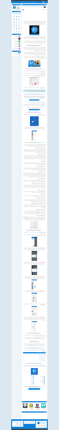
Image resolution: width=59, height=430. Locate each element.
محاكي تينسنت (21, 422)
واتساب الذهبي (15, 425)
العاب (24, 2)
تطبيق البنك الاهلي (20, 424)
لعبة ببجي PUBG (17, 424)
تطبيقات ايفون (27, 2)
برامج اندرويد (31, 2)
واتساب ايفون (17, 421)
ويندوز (19, 17)
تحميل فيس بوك (21, 421)
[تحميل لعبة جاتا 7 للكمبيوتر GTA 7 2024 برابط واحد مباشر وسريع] (19, 46)
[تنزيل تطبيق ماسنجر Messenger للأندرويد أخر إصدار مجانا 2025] (19, 49)
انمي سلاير (17, 423)
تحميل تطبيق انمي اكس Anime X (42, 357)
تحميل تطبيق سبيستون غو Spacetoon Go (41, 354)
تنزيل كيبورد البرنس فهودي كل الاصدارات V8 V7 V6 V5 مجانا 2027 (25, 409)
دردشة (13, 23)
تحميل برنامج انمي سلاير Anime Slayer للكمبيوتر (34, 109)
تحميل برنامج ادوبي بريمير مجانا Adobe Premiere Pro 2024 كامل (15, 38)
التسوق (19, 29)
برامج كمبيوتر (34, 2)
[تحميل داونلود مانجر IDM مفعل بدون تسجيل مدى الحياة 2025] (19, 44)
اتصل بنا (41, 0)
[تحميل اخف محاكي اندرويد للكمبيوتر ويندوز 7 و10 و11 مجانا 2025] (19, 36)
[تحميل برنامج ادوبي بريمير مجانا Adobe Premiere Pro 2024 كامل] (19, 39)
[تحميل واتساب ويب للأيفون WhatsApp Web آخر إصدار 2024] (19, 41)
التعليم (13, 20)
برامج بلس (43, 429)
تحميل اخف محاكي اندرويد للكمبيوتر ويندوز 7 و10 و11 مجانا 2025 (15, 36)
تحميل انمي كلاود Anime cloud (42, 360)
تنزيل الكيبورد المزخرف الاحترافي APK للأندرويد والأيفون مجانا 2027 (38, 409)
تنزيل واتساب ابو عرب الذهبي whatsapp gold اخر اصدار (16, 54)
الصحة (13, 29)
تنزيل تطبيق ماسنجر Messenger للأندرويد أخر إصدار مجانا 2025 (16, 48)
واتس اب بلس (21, 425)
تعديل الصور (14, 26)
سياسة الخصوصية (44, 0)
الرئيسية (36, 2)
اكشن (19, 23)
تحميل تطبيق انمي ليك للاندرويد (42, 356)
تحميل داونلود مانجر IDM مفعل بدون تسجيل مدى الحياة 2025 (15, 43)
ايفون (13, 14)
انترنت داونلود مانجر (17, 422)
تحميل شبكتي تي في (20, 423)
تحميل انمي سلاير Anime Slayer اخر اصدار (33, 388)
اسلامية (16, 23)
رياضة (19, 26)
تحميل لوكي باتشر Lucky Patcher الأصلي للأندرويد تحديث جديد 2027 (32, 409)
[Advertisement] (34, 16)
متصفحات (16, 26)
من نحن (46, 0)
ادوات (19, 20)
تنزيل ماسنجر (14, 421)
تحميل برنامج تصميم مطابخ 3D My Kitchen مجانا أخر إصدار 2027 (43, 409)
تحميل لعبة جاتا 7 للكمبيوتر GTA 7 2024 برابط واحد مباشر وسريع (15, 46)
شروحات (22, 2)
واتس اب (18, 425)
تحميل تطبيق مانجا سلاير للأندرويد (42, 355)
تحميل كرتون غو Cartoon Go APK (42, 359)
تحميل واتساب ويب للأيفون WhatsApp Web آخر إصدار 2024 (15, 41)
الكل (19, 14)
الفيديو (16, 20)
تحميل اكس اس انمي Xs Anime (42, 358)
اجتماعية (16, 29)
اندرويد (16, 14)
